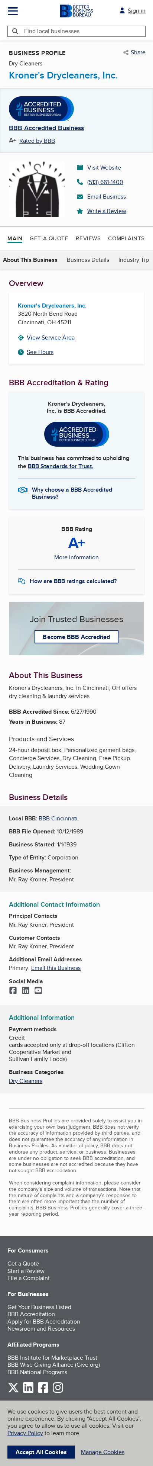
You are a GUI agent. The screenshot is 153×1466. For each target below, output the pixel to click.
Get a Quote (49, 238)
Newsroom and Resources (41, 1328)
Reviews (88, 238)
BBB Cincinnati (58, 818)
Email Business (106, 196)
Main (14, 238)
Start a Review (26, 1271)
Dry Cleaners (25, 1081)
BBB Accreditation (31, 1314)
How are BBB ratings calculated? (73, 581)
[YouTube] (38, 991)
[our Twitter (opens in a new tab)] (13, 1391)
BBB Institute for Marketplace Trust (52, 1357)
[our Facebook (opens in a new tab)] (43, 1391)
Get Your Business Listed (39, 1307)
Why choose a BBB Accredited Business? (72, 492)
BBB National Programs (37, 1372)
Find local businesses (51, 31)
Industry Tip (133, 259)
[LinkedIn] (26, 991)
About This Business (30, 259)
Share (138, 52)
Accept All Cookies (41, 1452)
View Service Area (51, 337)
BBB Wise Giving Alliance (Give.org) (53, 1364)
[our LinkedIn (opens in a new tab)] (28, 1391)
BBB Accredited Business (46, 128)
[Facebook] (13, 991)
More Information (76, 557)
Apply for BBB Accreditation (43, 1321)
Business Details (88, 259)
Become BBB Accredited (76, 637)
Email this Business (56, 968)
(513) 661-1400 (105, 182)
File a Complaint (28, 1278)
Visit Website (104, 167)
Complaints (126, 238)
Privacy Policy (25, 1433)
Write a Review (106, 211)
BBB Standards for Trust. (60, 466)
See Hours (40, 352)
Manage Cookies (102, 1452)
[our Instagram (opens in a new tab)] (58, 1391)
